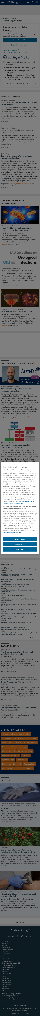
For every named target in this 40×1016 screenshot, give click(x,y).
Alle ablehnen (19, 544)
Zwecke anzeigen (20, 539)
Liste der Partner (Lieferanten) (13, 532)
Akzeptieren (20, 549)
